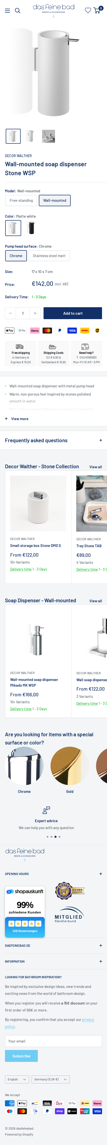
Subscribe (21, 1055)
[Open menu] (7, 11)
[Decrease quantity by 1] (10, 313)
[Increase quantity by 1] (35, 313)
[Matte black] (32, 228)
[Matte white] (13, 228)
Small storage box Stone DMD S (35, 545)
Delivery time (21, 569)
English (13, 1079)
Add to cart (73, 313)
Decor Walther (18, 156)
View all (95, 467)
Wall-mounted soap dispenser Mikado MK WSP (34, 682)
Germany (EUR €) (46, 1079)
